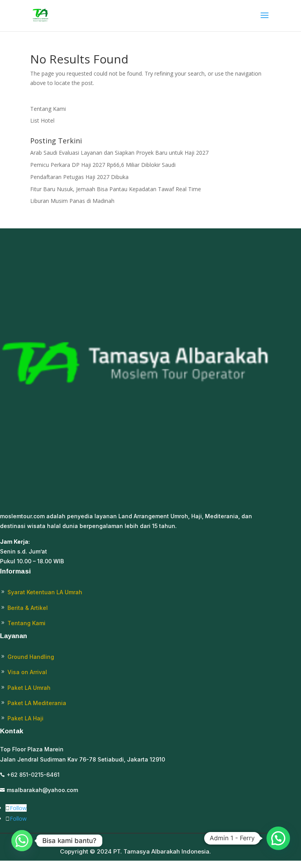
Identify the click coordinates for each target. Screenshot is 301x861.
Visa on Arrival (27, 672)
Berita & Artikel (27, 607)
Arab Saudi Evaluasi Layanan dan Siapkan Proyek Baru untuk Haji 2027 (119, 152)
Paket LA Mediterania (36, 703)
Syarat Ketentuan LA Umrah (44, 592)
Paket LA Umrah (29, 687)
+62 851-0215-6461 (33, 774)
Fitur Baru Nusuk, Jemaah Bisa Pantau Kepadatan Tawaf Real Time (115, 189)
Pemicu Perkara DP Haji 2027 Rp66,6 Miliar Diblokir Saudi (103, 164)
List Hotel (42, 120)
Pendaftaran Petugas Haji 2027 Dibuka (79, 177)
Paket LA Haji (25, 718)
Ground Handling (30, 656)
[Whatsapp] (22, 840)
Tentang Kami (48, 108)
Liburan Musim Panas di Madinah (72, 200)
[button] (278, 838)
